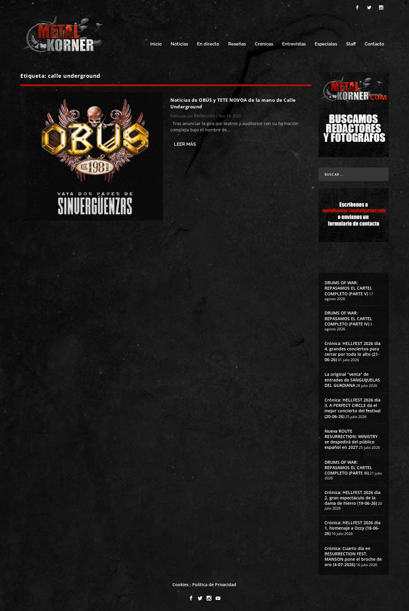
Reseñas (237, 44)
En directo (208, 44)
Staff (351, 44)
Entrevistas (294, 44)
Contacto (374, 44)
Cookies (180, 584)
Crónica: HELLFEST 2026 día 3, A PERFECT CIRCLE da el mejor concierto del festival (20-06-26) (353, 408)
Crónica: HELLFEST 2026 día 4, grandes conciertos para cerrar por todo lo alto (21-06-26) (353, 352)
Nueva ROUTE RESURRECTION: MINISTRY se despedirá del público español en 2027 (351, 439)
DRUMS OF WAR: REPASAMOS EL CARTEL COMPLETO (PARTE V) (348, 288)
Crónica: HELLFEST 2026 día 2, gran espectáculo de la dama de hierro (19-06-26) (353, 498)
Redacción (204, 115)
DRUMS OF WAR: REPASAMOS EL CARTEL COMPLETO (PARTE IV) (348, 318)
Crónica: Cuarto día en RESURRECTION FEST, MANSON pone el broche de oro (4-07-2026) (353, 556)
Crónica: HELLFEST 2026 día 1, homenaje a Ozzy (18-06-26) (353, 528)
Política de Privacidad (214, 584)
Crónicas (264, 44)
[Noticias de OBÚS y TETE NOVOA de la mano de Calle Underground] (94, 156)
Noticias (179, 44)
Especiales (326, 44)
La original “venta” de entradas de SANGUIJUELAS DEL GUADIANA (352, 379)
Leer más (185, 144)
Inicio (156, 44)
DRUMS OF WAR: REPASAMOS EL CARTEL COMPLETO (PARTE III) (348, 467)
